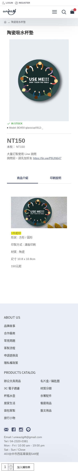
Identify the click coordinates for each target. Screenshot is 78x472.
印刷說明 (55, 178)
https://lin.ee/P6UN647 (47, 158)
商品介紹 (22, 178)
